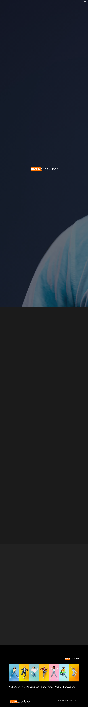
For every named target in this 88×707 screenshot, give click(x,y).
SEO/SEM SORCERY (12, 652)
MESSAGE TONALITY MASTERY (56, 650)
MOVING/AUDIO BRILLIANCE (67, 650)
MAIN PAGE (11, 650)
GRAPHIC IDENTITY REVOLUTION (44, 650)
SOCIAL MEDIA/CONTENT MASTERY (23, 652)
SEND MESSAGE (52, 580)
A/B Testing (47, 416)
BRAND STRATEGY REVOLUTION (19, 650)
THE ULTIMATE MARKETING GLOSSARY (59, 652)
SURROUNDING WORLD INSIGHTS (35, 652)
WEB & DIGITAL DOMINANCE (47, 652)
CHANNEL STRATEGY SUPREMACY (31, 650)
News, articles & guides (72, 652)
